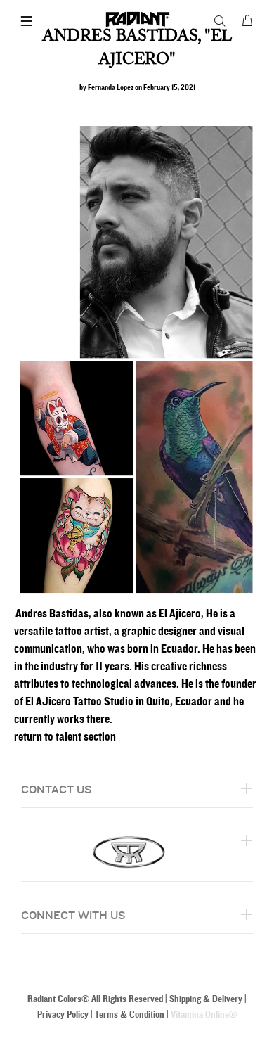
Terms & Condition (129, 1014)
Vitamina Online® (204, 1014)
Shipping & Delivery (205, 999)
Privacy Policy (63, 1014)
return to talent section (65, 737)
